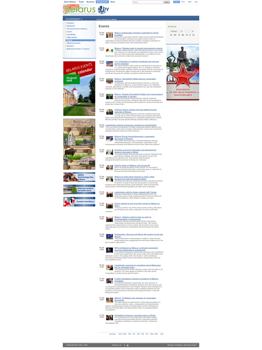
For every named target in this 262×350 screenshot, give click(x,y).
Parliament (71, 26)
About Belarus (70, 2)
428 (138, 334)
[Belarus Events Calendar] (79, 115)
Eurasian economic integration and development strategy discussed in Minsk (135, 151)
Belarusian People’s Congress (78, 49)
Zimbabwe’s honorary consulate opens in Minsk (135, 315)
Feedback (178, 345)
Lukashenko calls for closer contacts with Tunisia (135, 192)
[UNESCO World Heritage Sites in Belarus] (79, 181)
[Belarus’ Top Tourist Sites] (79, 169)
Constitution (71, 35)
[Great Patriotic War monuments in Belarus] (182, 100)
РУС (183, 2)
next (161, 334)
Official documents (74, 43)
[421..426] (122, 334)
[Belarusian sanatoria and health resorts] (79, 193)
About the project (190, 345)
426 (129, 334)
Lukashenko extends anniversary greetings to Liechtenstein (131, 125)
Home (99, 19)
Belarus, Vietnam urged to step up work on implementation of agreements (132, 218)
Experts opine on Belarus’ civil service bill (132, 165)
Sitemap (170, 345)
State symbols (72, 37)
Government (102, 2)
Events (69, 40)
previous (112, 334)
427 (134, 334)
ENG (176, 2)
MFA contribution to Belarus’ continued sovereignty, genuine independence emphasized (136, 249)
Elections (70, 46)
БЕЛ (189, 2)
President (70, 23)
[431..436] (154, 334)
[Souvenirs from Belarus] (79, 206)
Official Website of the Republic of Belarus (83, 14)
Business (90, 2)
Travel (81, 2)
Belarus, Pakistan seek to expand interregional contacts (138, 48)
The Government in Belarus (77, 29)
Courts (69, 32)
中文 (196, 2)
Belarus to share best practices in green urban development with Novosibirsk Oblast (134, 178)
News (113, 2)
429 (142, 334)
